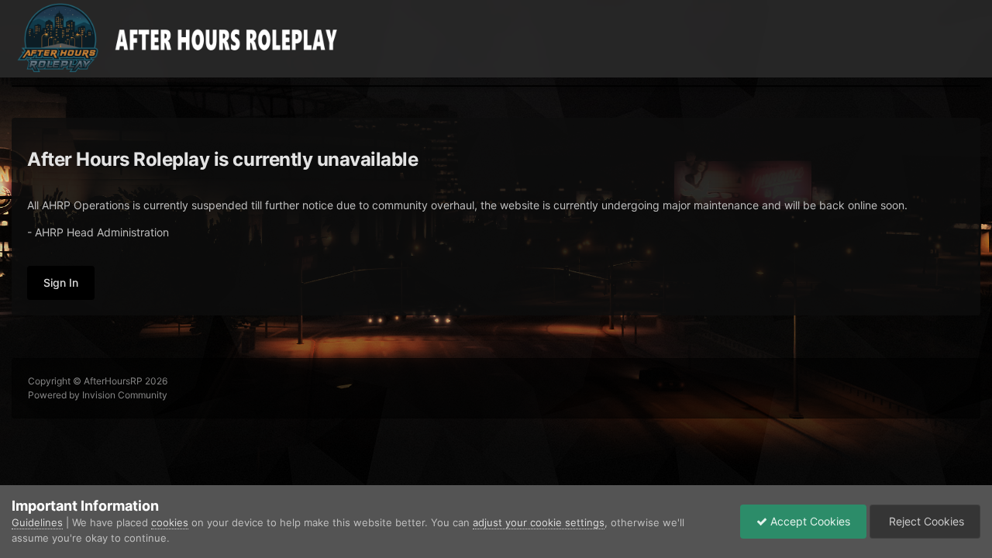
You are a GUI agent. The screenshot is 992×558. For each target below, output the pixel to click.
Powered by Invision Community (97, 395)
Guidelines (37, 522)
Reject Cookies (925, 521)
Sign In (60, 282)
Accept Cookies (808, 521)
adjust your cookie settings (538, 522)
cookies (169, 522)
